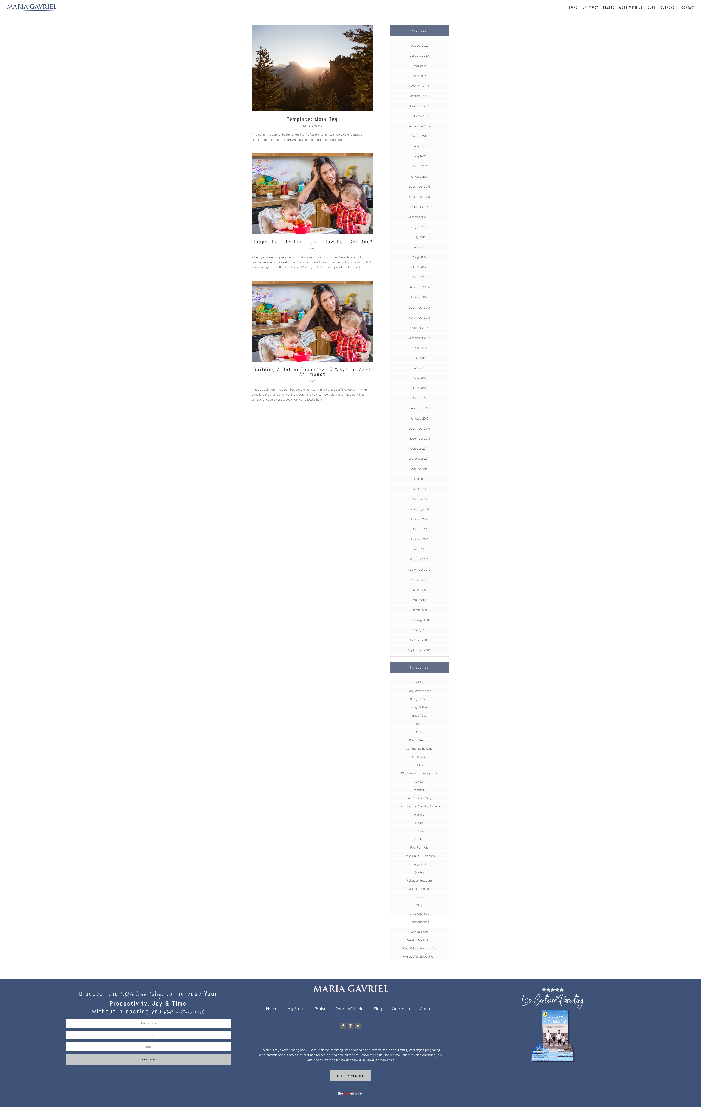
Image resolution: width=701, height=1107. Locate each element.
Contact (688, 7)
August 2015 (419, 348)
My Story (590, 7)
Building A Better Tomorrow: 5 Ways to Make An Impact (312, 371)
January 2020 (419, 55)
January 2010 (419, 630)
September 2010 (419, 569)
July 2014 (419, 479)
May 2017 (419, 156)
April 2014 (419, 489)
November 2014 (419, 438)
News (306, 125)
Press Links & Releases (419, 856)
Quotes (419, 872)
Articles (419, 682)
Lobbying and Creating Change (419, 806)
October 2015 (419, 328)
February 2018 (419, 86)
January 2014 (419, 519)
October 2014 (419, 448)
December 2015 (419, 307)
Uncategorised (419, 913)
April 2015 (419, 388)
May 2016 (419, 257)
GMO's (419, 781)
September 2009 (419, 650)
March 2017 (419, 166)
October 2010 (419, 559)
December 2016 (419, 186)
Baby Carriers (419, 699)
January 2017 (419, 176)
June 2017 (419, 146)
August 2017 (419, 136)
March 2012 (419, 529)
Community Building (419, 748)
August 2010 (419, 579)
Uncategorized (419, 922)
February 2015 (419, 408)
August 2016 (419, 227)
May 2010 (419, 600)
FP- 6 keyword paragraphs (419, 773)
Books (419, 732)
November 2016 (419, 196)
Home (573, 7)
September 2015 (419, 338)
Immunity (419, 790)
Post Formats (419, 847)
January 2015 (419, 418)
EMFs (419, 765)
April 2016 (419, 267)
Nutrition (419, 839)
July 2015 (419, 358)
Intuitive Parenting (419, 798)
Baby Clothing (419, 707)
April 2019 (419, 76)
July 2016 (419, 237)
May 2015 (419, 378)
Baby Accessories (419, 691)
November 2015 (419, 317)
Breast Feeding (419, 740)
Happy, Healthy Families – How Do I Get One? (312, 242)
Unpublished (419, 932)
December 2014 (419, 428)
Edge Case (419, 757)
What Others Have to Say (419, 948)
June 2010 (419, 589)
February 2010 (419, 620)
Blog (652, 7)
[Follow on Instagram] (350, 1026)
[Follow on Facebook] (343, 1026)
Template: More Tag (312, 119)
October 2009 (419, 640)
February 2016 (419, 287)
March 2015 (419, 398)
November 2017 (419, 106)
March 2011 (419, 549)
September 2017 (419, 126)
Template (316, 125)
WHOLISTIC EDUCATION (419, 956)
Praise (608, 7)
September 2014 (419, 458)
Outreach (668, 7)
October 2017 (419, 116)
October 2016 (419, 206)
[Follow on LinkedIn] (358, 1026)
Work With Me (631, 7)
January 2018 (419, 96)
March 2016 (419, 277)
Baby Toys (419, 715)
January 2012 (419, 539)
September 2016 (419, 217)
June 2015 (419, 368)
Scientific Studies (419, 888)
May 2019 (419, 65)
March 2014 (419, 499)
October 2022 (419, 45)
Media (419, 823)
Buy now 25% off (350, 1076)
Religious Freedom (419, 880)
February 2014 (419, 509)
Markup (419, 814)
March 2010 (419, 610)
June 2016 (419, 247)
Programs (419, 864)
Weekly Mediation (419, 940)
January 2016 (419, 297)
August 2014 (419, 469)
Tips (419, 905)
